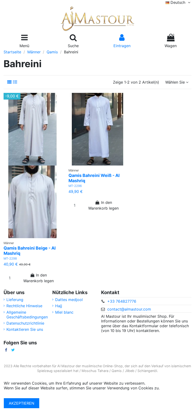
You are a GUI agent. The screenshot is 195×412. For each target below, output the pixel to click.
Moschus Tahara (95, 371)
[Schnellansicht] (38, 236)
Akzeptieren (21, 403)
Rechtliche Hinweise (24, 305)
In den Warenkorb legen (38, 278)
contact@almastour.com (129, 309)
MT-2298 (10, 258)
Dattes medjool (69, 299)
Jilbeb (129, 371)
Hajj (58, 305)
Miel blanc (64, 312)
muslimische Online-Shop (102, 366)
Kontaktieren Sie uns (24, 329)
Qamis (117, 371)
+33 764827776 (121, 301)
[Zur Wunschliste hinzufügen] (29, 236)
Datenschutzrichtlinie (25, 323)
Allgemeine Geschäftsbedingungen (27, 314)
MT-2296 (75, 186)
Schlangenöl (147, 371)
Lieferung (14, 299)
